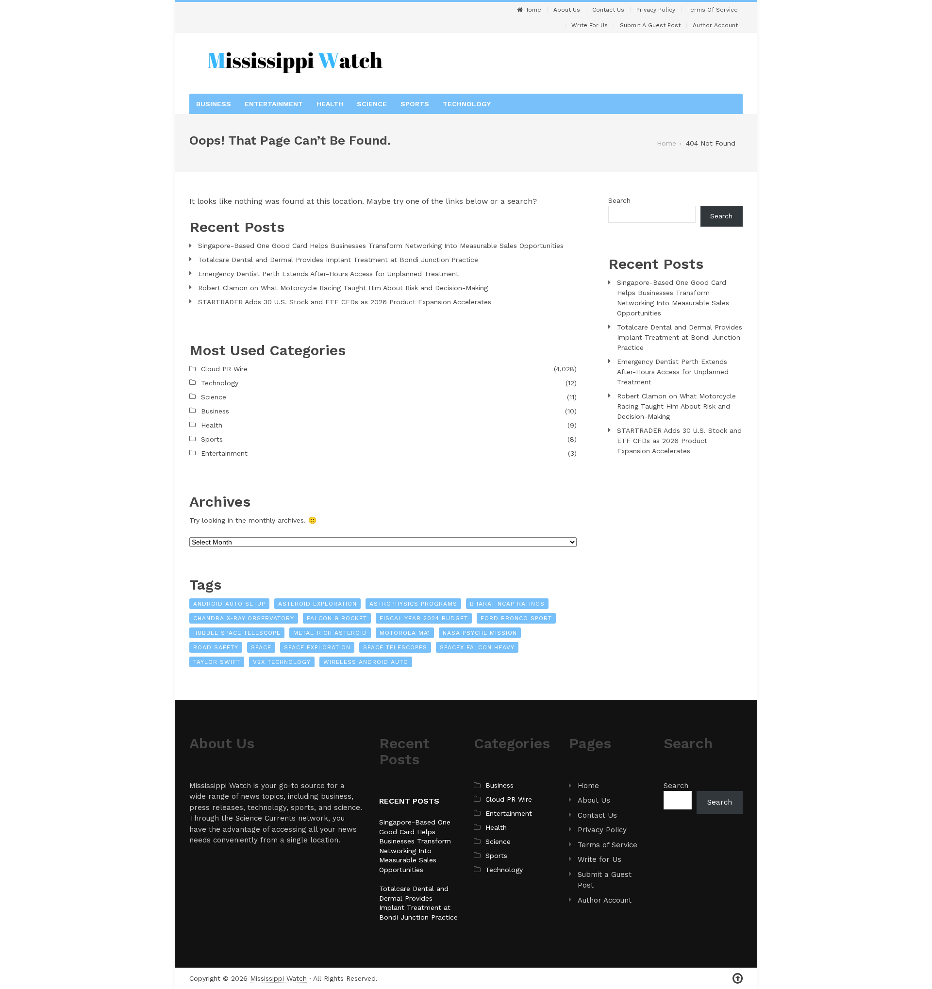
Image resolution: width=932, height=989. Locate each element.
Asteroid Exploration (317, 603)
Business (213, 104)
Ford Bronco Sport (516, 618)
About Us (566, 9)
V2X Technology (282, 662)
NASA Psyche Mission (480, 632)
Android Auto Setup (229, 603)
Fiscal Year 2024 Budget (424, 618)
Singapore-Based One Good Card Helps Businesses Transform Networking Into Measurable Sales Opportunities (381, 245)
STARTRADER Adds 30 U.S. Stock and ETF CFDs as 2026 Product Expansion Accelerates (344, 302)
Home (531, 9)
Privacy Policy (655, 9)
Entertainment (274, 104)
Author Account (715, 25)
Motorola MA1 (405, 632)
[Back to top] (737, 979)
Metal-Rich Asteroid (330, 632)
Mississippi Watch (278, 978)
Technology (467, 104)
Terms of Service (712, 9)
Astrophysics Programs (413, 603)
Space (261, 647)
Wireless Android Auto (365, 662)
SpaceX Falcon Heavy (477, 647)
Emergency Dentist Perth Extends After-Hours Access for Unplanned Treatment (328, 274)
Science (372, 104)
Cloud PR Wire (224, 369)
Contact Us (608, 9)
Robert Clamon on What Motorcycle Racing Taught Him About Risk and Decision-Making (343, 288)
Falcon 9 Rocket (337, 618)
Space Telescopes (395, 647)
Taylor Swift (216, 662)
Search (619, 200)
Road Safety (215, 647)
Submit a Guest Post (650, 25)
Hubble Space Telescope (237, 632)
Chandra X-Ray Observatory (243, 618)
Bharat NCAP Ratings (507, 603)
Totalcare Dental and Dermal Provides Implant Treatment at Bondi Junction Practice (338, 260)
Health (329, 104)
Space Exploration (317, 647)
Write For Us (589, 25)
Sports (414, 104)
